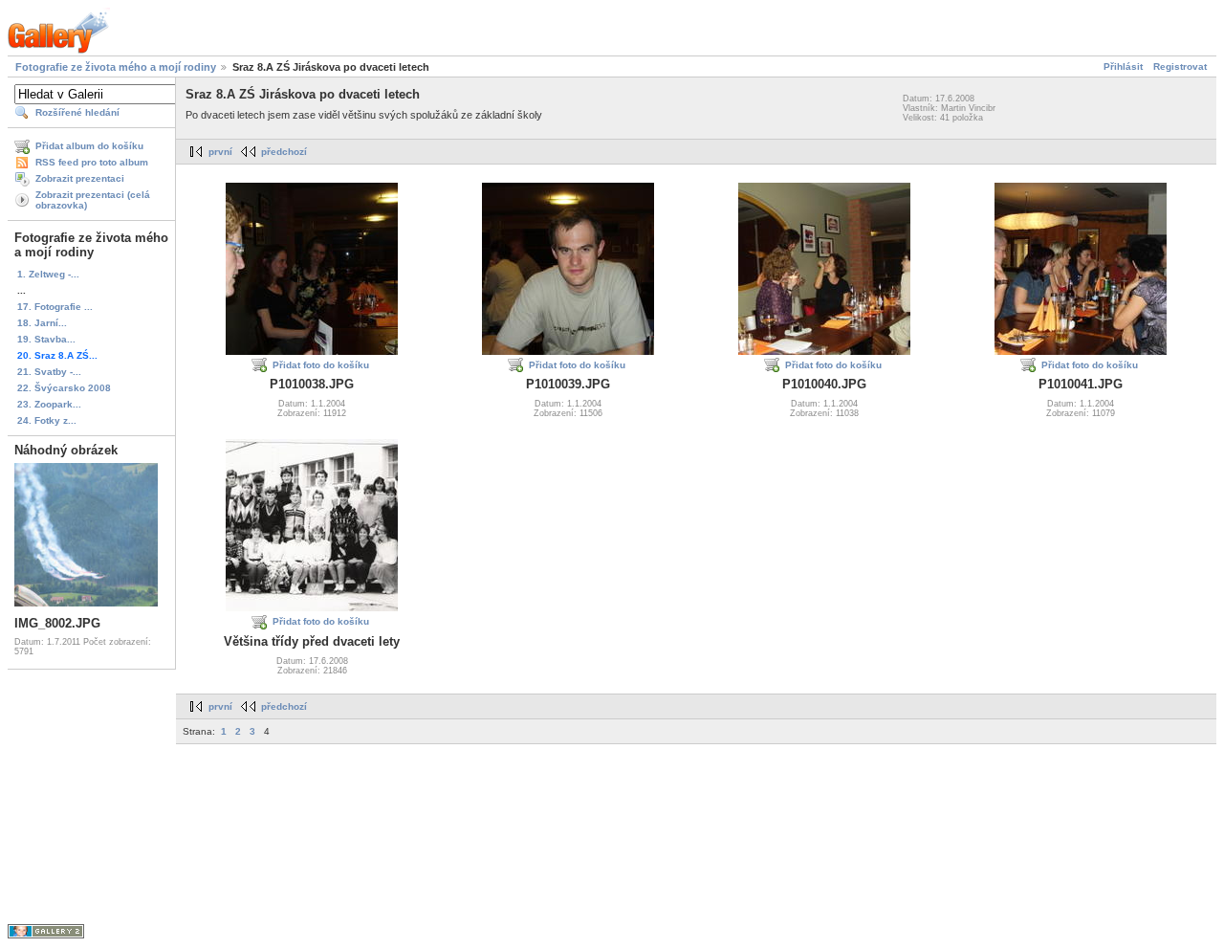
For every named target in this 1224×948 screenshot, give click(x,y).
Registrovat (1180, 66)
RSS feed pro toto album (91, 162)
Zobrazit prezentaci (79, 178)
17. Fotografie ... (55, 306)
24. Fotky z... (46, 420)
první (220, 151)
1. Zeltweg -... (48, 274)
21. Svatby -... (49, 371)
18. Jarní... (42, 323)
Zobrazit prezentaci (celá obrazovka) (92, 199)
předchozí (284, 151)
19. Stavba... (46, 339)
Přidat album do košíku (89, 146)
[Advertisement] (524, 787)
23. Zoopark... (49, 404)
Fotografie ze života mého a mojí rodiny (115, 67)
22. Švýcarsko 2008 (64, 388)
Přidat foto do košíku (321, 365)
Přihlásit (1123, 66)
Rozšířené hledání (77, 112)
